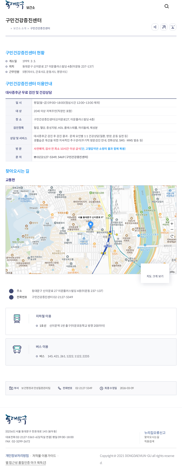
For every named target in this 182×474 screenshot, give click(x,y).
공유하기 (155, 27)
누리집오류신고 (154, 433)
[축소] (172, 229)
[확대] (172, 223)
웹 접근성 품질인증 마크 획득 (24, 463)
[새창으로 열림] (163, 27)
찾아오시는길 (151, 437)
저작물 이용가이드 (44, 456)
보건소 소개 (19, 28)
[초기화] (172, 236)
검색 (166, 8)
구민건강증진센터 (40, 28)
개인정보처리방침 (17, 456)
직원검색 (149, 441)
